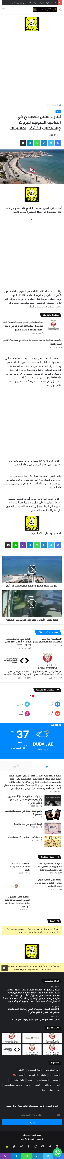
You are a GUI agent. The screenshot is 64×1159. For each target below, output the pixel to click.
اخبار (48, 105)
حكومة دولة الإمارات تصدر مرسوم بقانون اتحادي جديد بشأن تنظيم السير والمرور (50, 867)
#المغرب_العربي (43, 1080)
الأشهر (48, 766)
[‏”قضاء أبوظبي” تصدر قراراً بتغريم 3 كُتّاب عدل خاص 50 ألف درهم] (47, 661)
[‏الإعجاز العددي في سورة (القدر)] (53, 828)
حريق (28, 1085)
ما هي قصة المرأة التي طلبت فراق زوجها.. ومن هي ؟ (23, 812)
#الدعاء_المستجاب (35, 1070)
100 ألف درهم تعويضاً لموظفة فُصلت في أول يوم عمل (34, 2)
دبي (58, 1090)
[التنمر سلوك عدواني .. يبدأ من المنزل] (11, 1038)
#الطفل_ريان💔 (19, 1075)
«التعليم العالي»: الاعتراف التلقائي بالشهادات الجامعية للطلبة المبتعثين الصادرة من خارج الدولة (17, 901)
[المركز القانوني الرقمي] (45, 9)
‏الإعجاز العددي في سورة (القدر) (28, 824)
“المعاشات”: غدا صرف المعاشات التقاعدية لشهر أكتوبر (47, 640)
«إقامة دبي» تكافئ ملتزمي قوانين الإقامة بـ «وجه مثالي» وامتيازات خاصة (17, 642)
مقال (43, 1090)
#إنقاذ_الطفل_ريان (53, 1070)
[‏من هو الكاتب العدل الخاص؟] (52, 1049)
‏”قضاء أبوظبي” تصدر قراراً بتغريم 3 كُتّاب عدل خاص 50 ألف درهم (47, 673)
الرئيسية (55, 105)
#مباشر (37, 1085)
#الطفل (21, 1070)
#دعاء (58, 1085)
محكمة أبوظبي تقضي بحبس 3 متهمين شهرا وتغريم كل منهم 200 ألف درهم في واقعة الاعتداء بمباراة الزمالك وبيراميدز (23, 326)
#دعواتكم (48, 1085)
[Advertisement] (32, 67)
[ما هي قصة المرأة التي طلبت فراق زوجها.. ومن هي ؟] (53, 814)
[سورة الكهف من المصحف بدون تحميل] (53, 841)
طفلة (51, 1090)
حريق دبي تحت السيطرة (13, 1085)
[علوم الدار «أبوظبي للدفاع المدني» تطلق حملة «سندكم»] (16, 661)
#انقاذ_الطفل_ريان (17, 1080)
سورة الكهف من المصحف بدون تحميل (25, 837)
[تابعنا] (4, 967)
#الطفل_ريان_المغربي (37, 1075)
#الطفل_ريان (55, 1075)
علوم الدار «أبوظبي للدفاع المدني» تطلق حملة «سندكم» (17, 673)
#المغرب (56, 1080)
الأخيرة (16, 766)
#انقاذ (30, 1080)
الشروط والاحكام (28, 1139)
